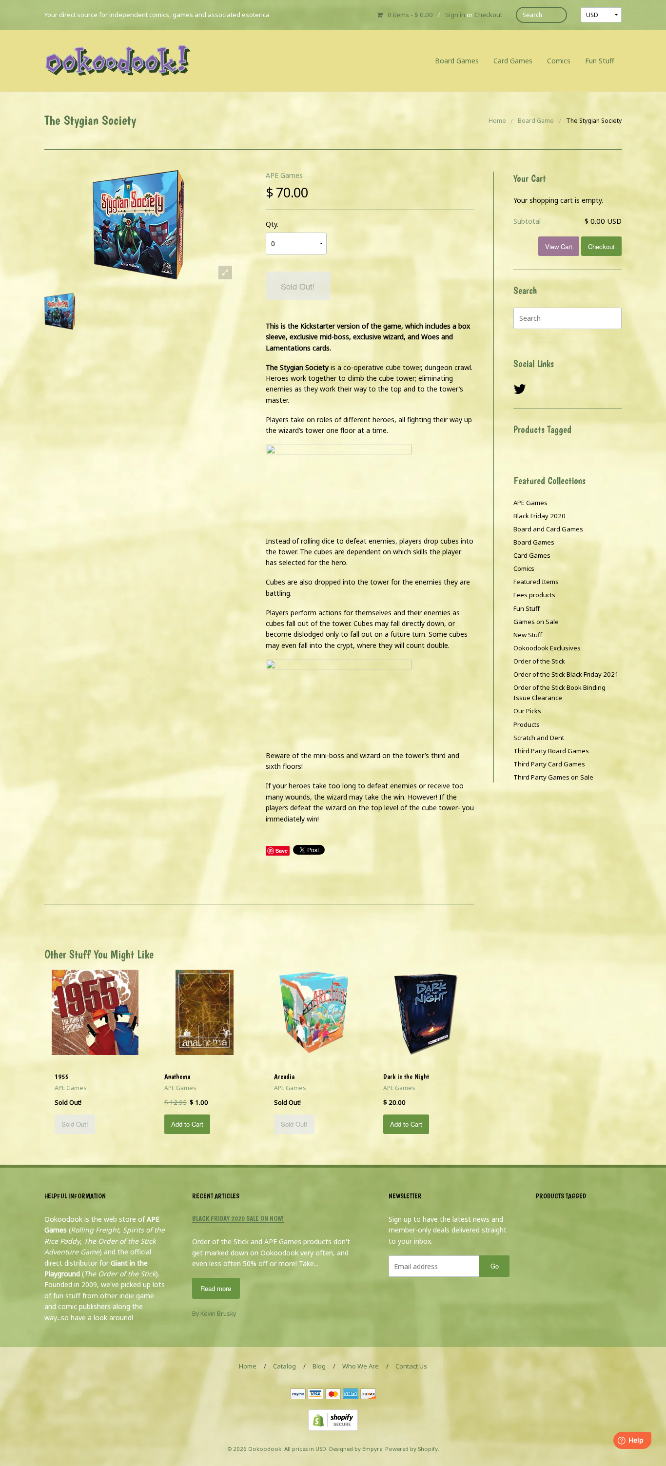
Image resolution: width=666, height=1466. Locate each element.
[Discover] (368, 1394)
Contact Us (411, 1366)
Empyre (372, 1448)
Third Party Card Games (549, 764)
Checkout (488, 14)
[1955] (95, 1011)
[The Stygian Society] (59, 311)
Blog (319, 1366)
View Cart (558, 246)
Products (526, 724)
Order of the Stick (539, 661)
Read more (215, 1288)
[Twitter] (519, 389)
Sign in (455, 14)
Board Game (536, 121)
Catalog (284, 1366)
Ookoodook (264, 1448)
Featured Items (536, 581)
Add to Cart (187, 1124)
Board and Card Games (548, 529)
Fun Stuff (599, 60)
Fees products (534, 594)
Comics (558, 60)
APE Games (284, 175)
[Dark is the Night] (424, 1011)
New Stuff (527, 634)
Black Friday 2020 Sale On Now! (238, 1218)
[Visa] (315, 1394)
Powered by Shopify (411, 1448)
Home (497, 121)
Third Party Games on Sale (553, 777)
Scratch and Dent (538, 737)
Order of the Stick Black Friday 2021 (566, 674)
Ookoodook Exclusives (547, 648)
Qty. (272, 224)
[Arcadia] (314, 1011)
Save (281, 850)
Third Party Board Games (551, 750)
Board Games (457, 60)
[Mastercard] (333, 1394)
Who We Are (360, 1366)
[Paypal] (298, 1394)
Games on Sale (536, 621)
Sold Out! (298, 286)
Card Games (512, 60)
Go (494, 1266)
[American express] (350, 1394)
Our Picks (527, 710)
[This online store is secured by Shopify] (333, 1419)
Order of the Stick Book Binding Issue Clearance (559, 692)
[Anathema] (205, 1011)
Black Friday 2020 (539, 515)
